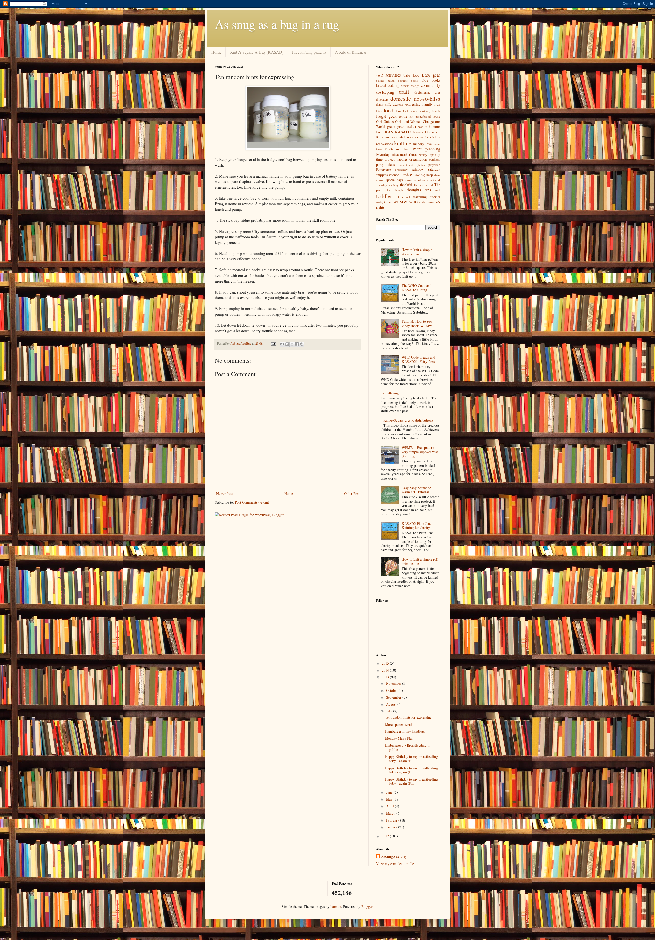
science (394, 174)
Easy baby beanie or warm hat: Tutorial (416, 489)
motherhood (409, 154)
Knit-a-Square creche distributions (408, 420)
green (391, 126)
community (430, 85)
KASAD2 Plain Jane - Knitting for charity (418, 525)
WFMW (400, 202)
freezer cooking (418, 111)
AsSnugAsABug (393, 856)
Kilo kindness (386, 137)
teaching (394, 185)
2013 (386, 677)
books (436, 80)
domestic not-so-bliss (415, 98)
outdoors (434, 159)
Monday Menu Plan (399, 738)
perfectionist (406, 165)
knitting (402, 143)
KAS (389, 132)
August (391, 704)
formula (401, 111)
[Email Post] (273, 343)
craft (404, 91)
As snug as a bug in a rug (277, 24)
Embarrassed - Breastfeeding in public (407, 747)
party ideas (385, 164)
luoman (335, 906)
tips (428, 190)
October (392, 690)
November (394, 683)
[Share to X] (291, 344)
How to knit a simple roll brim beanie (420, 561)
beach (391, 80)
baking (380, 80)
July (389, 711)
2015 (386, 663)
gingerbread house (427, 116)
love (428, 143)
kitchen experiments (413, 137)
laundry (418, 143)
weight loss (384, 202)
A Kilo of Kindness (351, 52)
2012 (386, 836)
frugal (381, 116)
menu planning (426, 149)
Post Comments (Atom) (252, 502)
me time (403, 149)
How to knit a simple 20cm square (417, 251)
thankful (406, 184)
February (393, 820)
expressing (412, 104)
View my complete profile (395, 863)
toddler (384, 196)
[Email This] (282, 344)
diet (437, 92)
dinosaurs (382, 99)
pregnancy (401, 169)
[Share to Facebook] (296, 344)
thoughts (414, 190)
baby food (411, 75)
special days (394, 179)
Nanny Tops (426, 155)
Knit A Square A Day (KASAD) (256, 52)
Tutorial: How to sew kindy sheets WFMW (417, 323)
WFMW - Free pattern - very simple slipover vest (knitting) (420, 452)
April (390, 806)
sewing (419, 174)
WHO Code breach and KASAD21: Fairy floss (418, 359)
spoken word (412, 180)
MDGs (389, 149)
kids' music (432, 132)
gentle (402, 116)
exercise (398, 104)
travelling (420, 196)
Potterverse (383, 169)
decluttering (422, 92)
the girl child (423, 185)
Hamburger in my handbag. (405, 731)
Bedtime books (408, 80)
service (406, 174)
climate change (410, 86)
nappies (402, 159)
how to (422, 127)
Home (216, 52)
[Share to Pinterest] (301, 344)
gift (411, 116)
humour (434, 126)
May (390, 799)
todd (437, 190)
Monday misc (387, 154)
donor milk (383, 104)
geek (392, 116)
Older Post (351, 493)
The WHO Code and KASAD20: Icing (416, 287)
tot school (403, 197)
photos (421, 165)
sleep (429, 174)
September (394, 697)
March (391, 813)
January (392, 827)
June (390, 792)
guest (400, 127)
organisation (418, 159)
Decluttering (390, 393)
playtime (434, 165)
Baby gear (431, 75)
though (399, 190)
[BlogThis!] (287, 344)
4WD (379, 75)
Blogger (367, 906)
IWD (379, 131)
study (425, 180)
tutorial (435, 196)
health (411, 126)
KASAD (402, 132)
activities (393, 75)
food (389, 110)
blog (425, 80)
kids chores (417, 132)
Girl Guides (385, 121)
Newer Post (224, 493)
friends (436, 111)
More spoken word (398, 724)
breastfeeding (387, 85)
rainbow (418, 169)
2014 (386, 670)
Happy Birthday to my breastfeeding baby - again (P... (411, 758)
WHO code (417, 202)
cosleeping (385, 92)
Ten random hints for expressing (408, 717)
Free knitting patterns (309, 52)
